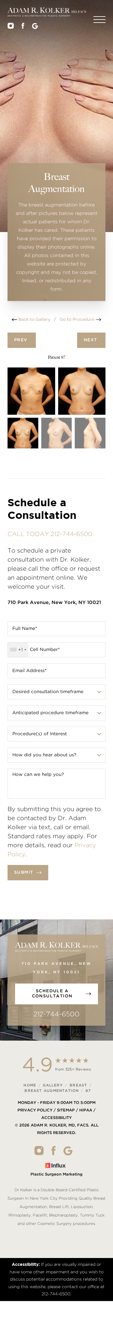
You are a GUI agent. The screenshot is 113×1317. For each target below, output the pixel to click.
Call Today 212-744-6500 (50, 534)
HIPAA (85, 1110)
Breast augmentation (51, 1090)
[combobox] (18, 650)
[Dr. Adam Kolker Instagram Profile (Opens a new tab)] (11, 27)
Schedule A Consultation (52, 994)
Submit (23, 872)
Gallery (53, 1085)
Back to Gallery (33, 320)
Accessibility (56, 1118)
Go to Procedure (78, 320)
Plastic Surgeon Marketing (56, 1174)
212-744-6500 (56, 1014)
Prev (21, 340)
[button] (99, 19)
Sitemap (66, 1110)
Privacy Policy (34, 1110)
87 (88, 1090)
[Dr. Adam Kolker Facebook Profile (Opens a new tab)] (22, 27)
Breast (78, 1085)
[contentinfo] (56, 1149)
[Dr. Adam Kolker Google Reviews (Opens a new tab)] (35, 27)
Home (30, 1085)
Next (91, 340)
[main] (56, 158)
